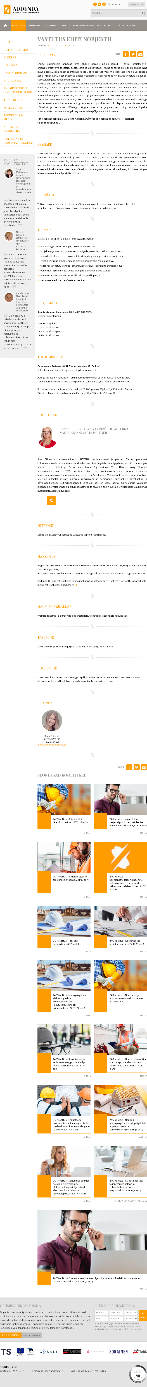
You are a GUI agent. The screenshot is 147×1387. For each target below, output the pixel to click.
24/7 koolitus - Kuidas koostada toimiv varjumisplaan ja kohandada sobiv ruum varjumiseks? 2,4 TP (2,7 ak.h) (127, 1185)
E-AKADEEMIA (34, 25)
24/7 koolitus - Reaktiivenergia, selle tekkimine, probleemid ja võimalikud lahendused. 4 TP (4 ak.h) (70, 1063)
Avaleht (41, 45)
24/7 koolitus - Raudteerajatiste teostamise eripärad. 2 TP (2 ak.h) (71, 878)
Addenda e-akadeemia (12, 129)
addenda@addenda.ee (51, 1370)
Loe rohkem (11, 1335)
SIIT (77, 584)
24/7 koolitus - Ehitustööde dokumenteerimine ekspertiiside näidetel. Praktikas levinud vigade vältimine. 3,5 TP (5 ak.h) (71, 1124)
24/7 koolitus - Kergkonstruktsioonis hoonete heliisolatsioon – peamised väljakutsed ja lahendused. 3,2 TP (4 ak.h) (128, 883)
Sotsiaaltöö (13, 107)
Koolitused (18, 25)
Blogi (121, 25)
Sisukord (116, 4)
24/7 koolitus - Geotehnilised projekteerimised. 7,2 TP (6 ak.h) (127, 942)
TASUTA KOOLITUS (106, 25)
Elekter (10, 57)
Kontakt (132, 25)
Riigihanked (13, 80)
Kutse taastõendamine (81, 25)
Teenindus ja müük (14, 117)
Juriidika (10, 65)
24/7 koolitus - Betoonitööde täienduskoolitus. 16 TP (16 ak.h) (70, 820)
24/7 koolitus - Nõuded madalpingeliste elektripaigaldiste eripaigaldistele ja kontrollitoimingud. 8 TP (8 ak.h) (128, 1124)
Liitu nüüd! (143, 1315)
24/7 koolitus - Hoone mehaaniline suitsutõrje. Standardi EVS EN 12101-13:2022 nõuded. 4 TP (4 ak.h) (128, 1063)
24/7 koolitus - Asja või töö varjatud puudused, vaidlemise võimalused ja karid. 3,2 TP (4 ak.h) (128, 822)
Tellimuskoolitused (54, 25)
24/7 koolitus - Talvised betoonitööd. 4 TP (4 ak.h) (66, 942)
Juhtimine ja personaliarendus (18, 140)
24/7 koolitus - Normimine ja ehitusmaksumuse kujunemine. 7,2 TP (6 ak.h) (127, 998)
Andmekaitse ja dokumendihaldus (18, 90)
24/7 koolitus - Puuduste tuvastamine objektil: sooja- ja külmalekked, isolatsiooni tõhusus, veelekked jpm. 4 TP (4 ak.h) (96, 1280)
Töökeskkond (14, 100)
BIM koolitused (16, 49)
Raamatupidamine (17, 73)
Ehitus (9, 42)
